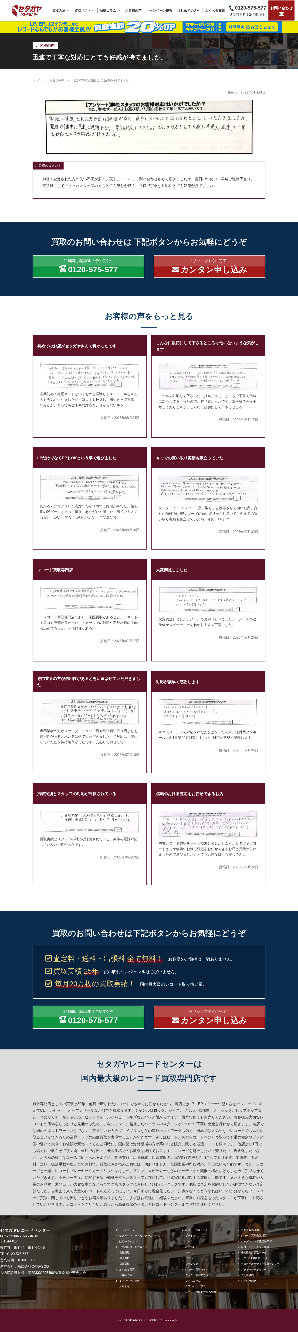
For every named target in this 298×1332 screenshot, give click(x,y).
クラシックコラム (195, 1286)
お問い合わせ (281, 8)
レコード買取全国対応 (254, 1235)
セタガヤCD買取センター (255, 1258)
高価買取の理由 (250, 1229)
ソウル (189, 1258)
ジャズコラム (193, 1280)
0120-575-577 (17, 1254)
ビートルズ (191, 1235)
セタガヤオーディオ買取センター (260, 1263)
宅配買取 (124, 1252)
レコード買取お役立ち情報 (200, 1291)
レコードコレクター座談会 (256, 1247)
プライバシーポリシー (254, 1269)
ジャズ (189, 1252)
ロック (189, 1241)
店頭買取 (124, 1263)
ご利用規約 (247, 1275)
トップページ (127, 1229)
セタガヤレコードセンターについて (139, 1235)
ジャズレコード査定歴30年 (256, 1241)
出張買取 (124, 1258)
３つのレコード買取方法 (133, 1247)
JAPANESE (191, 1247)
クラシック (191, 1263)
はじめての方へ (188, 10)
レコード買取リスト (196, 1229)
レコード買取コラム (196, 1269)
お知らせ (124, 1286)
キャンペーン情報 (159, 10)
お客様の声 (133, 10)
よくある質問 (215, 10)
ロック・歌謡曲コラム (198, 1275)
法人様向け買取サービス (255, 1252)
